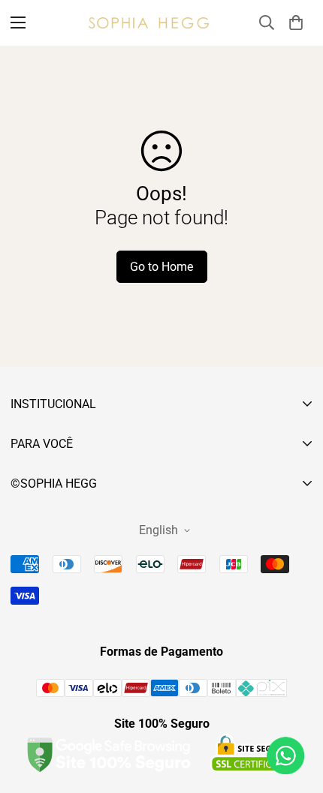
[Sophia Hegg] (149, 23)
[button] (295, 22)
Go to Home (161, 267)
